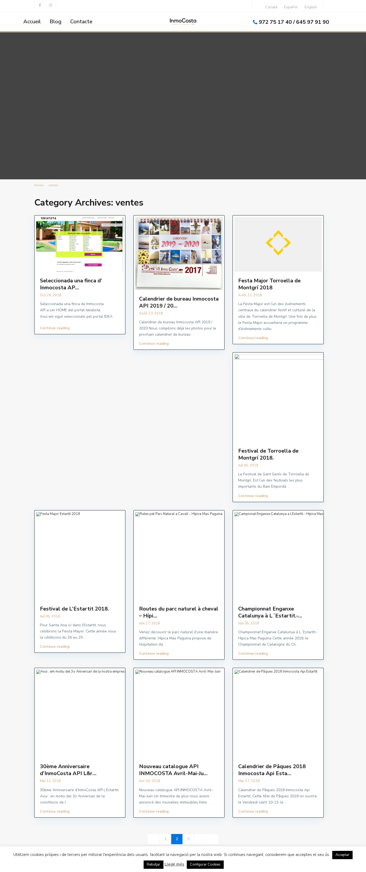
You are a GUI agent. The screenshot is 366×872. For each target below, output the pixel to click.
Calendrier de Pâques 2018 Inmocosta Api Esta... (272, 770)
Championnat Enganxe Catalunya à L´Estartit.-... (270, 612)
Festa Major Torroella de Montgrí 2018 (269, 284)
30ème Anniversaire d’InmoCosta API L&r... (68, 770)
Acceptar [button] (342, 854)
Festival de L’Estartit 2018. (74, 608)
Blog (55, 21)
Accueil (32, 21)
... (115, 316)
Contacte (81, 21)
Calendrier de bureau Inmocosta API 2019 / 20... (179, 302)
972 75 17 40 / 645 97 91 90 (294, 22)
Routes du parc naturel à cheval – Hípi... (178, 612)
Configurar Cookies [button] (205, 864)
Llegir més (174, 864)
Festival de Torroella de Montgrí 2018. (268, 454)
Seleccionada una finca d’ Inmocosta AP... (71, 284)
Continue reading (55, 328)
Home (38, 185)
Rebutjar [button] (153, 864)
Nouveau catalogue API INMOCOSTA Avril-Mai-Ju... (173, 770)
